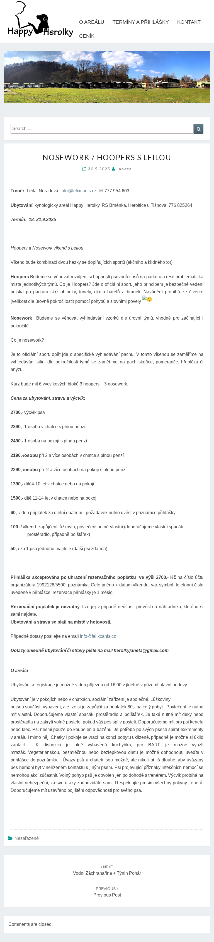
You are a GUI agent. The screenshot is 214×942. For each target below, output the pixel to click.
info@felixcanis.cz (78, 190)
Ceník (86, 36)
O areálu (91, 22)
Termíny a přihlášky (141, 22)
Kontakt (189, 22)
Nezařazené (26, 838)
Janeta (124, 168)
